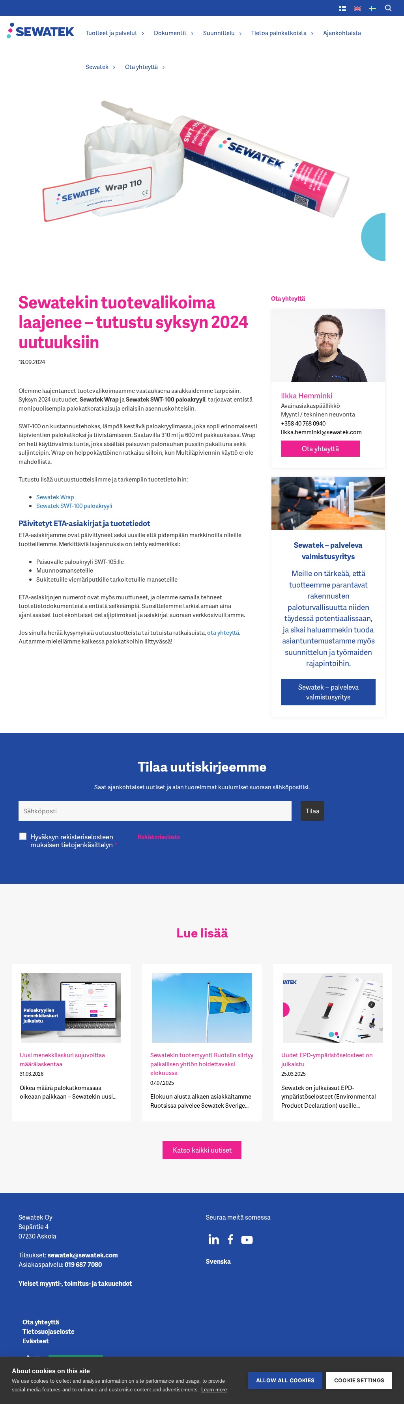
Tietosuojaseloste (48, 1331)
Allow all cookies (285, 1380)
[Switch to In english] (357, 7)
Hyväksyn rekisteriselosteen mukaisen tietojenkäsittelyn (74, 840)
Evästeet (35, 1340)
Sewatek (97, 66)
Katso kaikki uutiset (202, 1150)
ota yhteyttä (223, 632)
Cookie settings (359, 1380)
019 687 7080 (83, 1264)
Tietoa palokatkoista (279, 32)
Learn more (214, 1390)
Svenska (218, 1261)
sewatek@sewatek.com (83, 1254)
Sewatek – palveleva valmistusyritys (328, 692)
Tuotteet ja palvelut (111, 32)
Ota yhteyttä (141, 66)
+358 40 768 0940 (303, 423)
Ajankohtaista (342, 32)
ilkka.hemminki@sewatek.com (321, 432)
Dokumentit (170, 32)
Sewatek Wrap (55, 497)
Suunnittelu (219, 32)
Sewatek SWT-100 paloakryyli (74, 505)
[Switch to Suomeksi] (342, 7)
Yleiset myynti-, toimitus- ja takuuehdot (75, 1283)
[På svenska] (372, 7)
